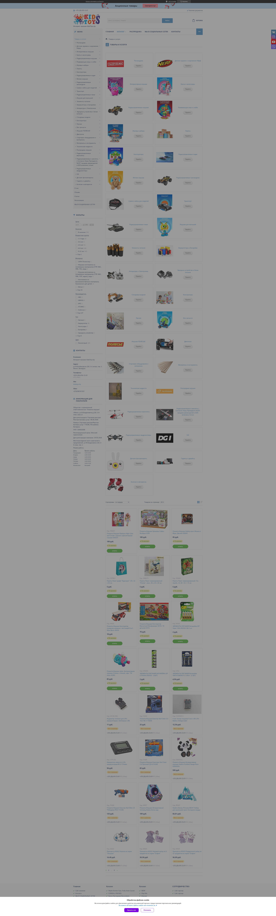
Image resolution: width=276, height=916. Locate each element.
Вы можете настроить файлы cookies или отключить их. (137, 905)
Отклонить (147, 910)
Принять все (131, 910)
